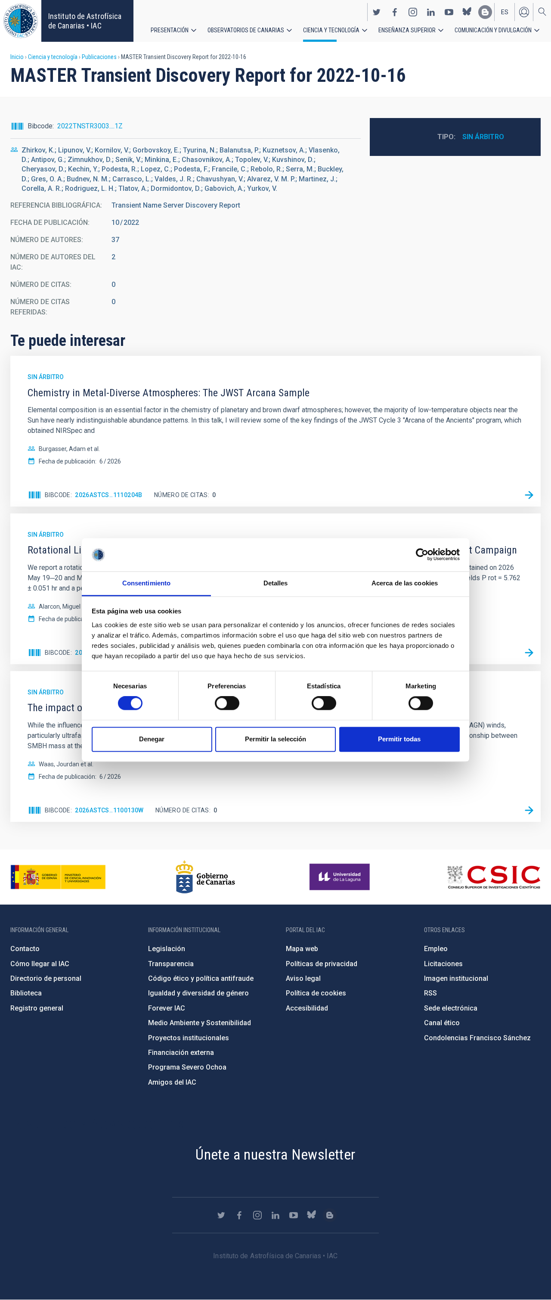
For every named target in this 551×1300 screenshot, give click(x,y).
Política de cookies (316, 993)
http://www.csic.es (493, 877)
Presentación (170, 30)
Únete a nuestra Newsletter (275, 1154)
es (504, 12)
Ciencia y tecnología (331, 30)
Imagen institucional (456, 978)
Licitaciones (443, 964)
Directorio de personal (45, 978)
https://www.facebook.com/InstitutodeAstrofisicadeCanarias (395, 12)
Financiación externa (181, 1052)
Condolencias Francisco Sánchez (477, 1038)
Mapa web (302, 949)
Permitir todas (399, 739)
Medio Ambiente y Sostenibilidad (199, 1023)
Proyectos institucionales (188, 1038)
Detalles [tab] (275, 583)
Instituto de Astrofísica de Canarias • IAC (84, 21)
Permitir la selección (275, 739)
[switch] (227, 703)
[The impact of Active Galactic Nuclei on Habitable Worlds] (529, 810)
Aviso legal (303, 978)
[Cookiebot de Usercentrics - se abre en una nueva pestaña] (422, 554)
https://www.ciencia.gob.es (58, 877)
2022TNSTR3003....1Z (90, 126)
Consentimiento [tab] (146, 583)
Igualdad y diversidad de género (198, 993)
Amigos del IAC (172, 1082)
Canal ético (442, 1023)
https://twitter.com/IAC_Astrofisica (377, 12)
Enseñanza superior (407, 30)
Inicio (17, 56)
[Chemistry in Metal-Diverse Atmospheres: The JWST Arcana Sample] (529, 495)
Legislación (166, 949)
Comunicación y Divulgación (493, 30)
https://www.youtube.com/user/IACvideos (449, 12)
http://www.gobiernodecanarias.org (205, 877)
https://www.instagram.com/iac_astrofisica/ (413, 12)
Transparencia (171, 964)
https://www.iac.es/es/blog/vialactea (485, 12)
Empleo (436, 949)
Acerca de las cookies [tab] (404, 583)
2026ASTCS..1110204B (108, 494)
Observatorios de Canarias (245, 30)
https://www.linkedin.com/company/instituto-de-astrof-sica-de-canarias (431, 12)
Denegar (151, 739)
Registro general (36, 1008)
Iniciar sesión (524, 12)
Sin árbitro (483, 137)
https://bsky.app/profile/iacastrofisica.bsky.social (467, 12)
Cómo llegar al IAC (39, 964)
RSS (430, 993)
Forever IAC (166, 1008)
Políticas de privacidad (321, 964)
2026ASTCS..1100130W (109, 810)
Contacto (25, 949)
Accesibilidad (307, 1008)
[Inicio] (20, 21)
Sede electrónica (450, 1008)
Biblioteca (26, 993)
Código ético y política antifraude (201, 978)
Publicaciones (99, 56)
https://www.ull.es (340, 877)
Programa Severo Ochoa (187, 1067)
